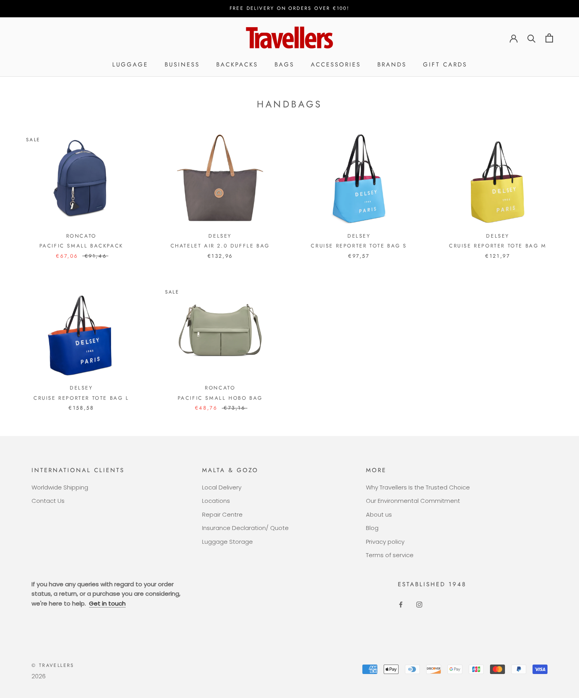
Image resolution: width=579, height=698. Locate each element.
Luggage (130, 64)
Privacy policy (385, 541)
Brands (391, 64)
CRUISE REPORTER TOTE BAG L (81, 398)
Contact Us (48, 501)
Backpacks (237, 64)
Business (182, 64)
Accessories (336, 64)
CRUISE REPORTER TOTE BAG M (498, 245)
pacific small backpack (81, 245)
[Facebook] (401, 604)
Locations (216, 501)
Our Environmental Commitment (413, 501)
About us (379, 514)
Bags (284, 64)
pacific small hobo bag (220, 398)
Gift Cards (445, 64)
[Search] (531, 38)
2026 (39, 676)
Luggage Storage (227, 541)
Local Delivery (221, 487)
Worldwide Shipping (60, 487)
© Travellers (53, 665)
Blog (372, 528)
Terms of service (390, 555)
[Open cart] (549, 37)
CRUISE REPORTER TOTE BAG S (359, 245)
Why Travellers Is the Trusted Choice (418, 487)
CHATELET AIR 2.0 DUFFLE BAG (220, 245)
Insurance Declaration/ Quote (245, 528)
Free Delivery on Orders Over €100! (290, 8)
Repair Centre (222, 514)
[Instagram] (419, 604)
